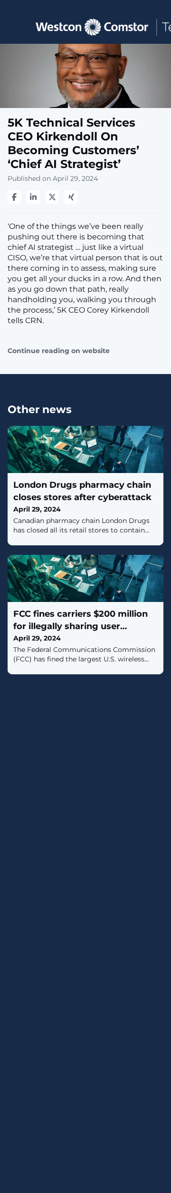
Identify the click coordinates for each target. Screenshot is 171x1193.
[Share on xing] (71, 197)
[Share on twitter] (52, 197)
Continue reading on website (59, 351)
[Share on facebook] (14, 197)
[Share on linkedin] (33, 197)
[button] (15, 26)
